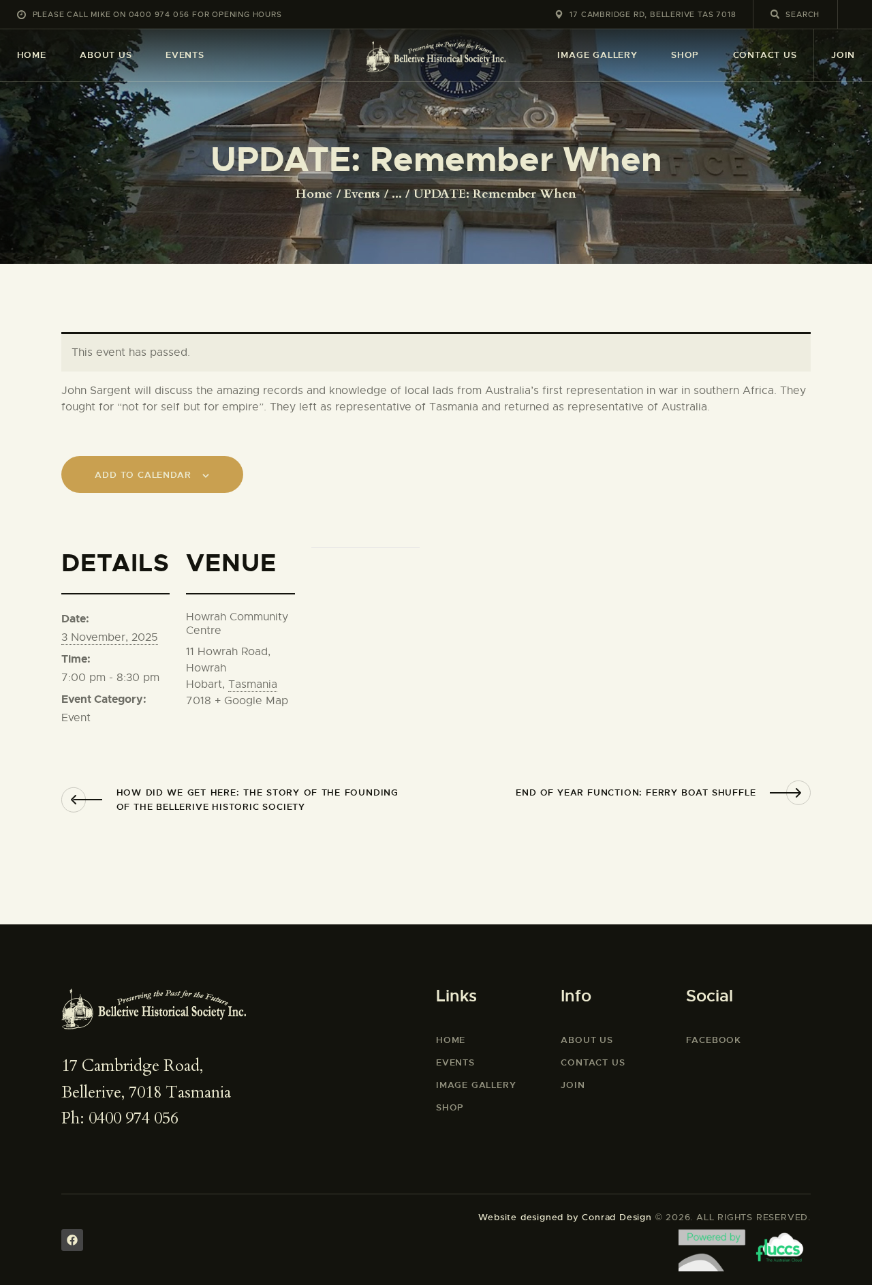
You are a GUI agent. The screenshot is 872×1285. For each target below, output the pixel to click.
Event (76, 718)
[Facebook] (72, 1240)
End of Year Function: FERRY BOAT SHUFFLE (636, 792)
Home (314, 194)
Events (362, 193)
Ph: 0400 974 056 (119, 1118)
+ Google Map (251, 701)
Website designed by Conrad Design (564, 1217)
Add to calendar (143, 475)
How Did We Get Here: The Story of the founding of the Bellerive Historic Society (257, 800)
